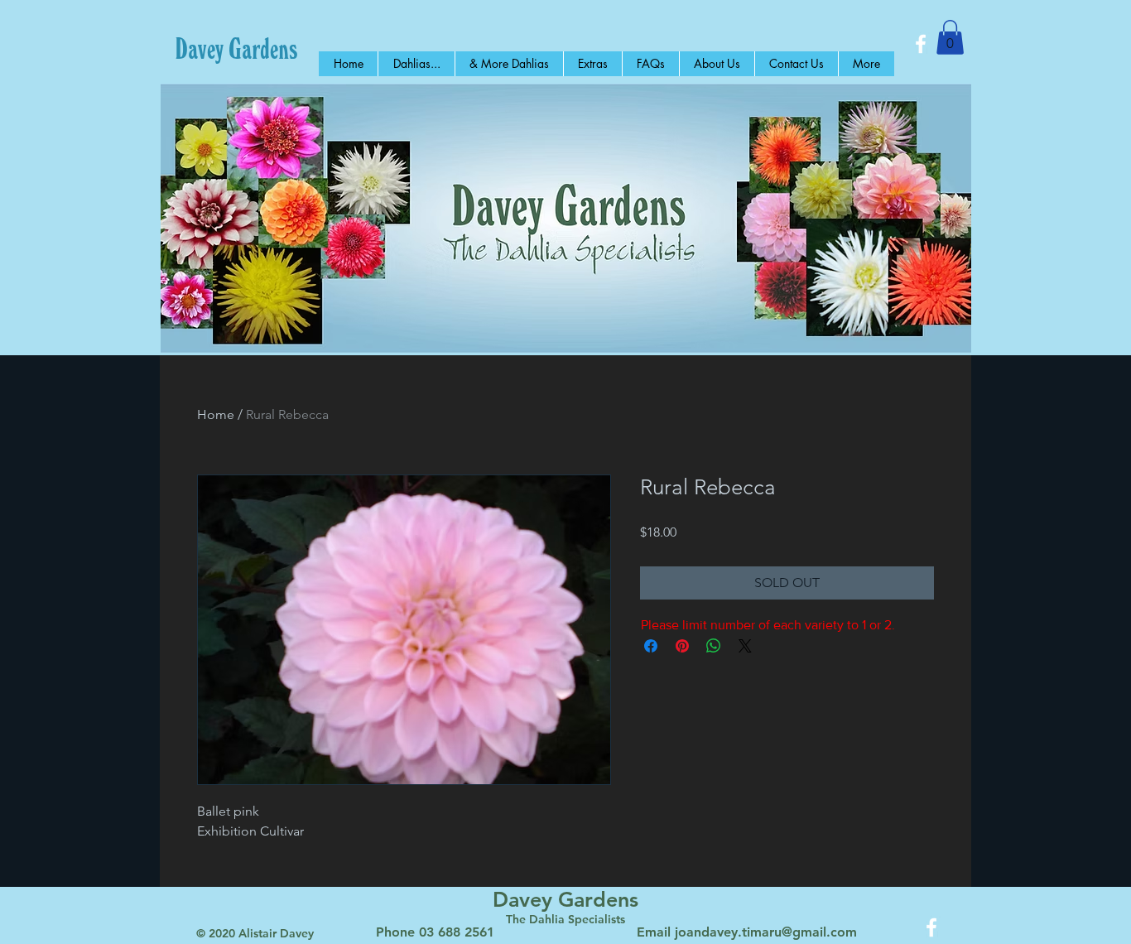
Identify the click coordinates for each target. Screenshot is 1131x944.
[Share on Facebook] (651, 646)
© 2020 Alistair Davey (255, 933)
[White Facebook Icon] (920, 43)
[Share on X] (745, 646)
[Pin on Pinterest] (682, 646)
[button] (950, 37)
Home (215, 414)
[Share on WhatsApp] (714, 646)
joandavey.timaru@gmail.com (766, 932)
